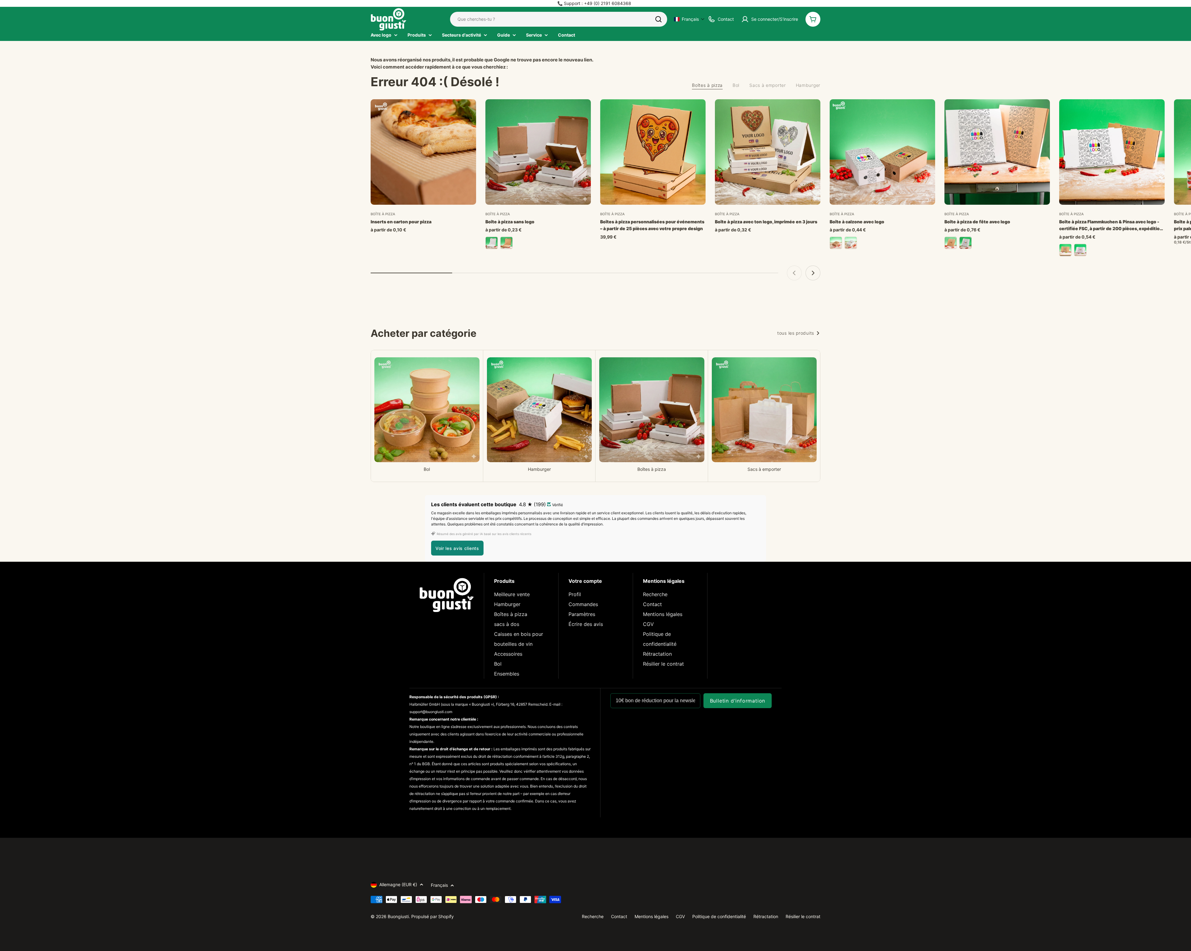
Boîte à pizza (383, 214)
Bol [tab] (736, 85)
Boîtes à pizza (510, 614)
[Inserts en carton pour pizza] (423, 152)
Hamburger (507, 604)
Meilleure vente (512, 594)
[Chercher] (658, 19)
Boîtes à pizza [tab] (707, 85)
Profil (575, 594)
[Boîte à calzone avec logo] (882, 152)
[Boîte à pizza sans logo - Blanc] (491, 243)
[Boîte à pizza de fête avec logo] (997, 152)
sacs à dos (506, 624)
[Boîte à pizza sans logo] (538, 152)
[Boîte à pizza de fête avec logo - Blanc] (965, 243)
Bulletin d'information (737, 701)
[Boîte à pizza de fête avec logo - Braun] (950, 243)
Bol (498, 664)
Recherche (655, 594)
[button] (689, 19)
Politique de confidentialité (719, 916)
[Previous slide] (794, 273)
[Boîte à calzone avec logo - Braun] (836, 243)
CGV (648, 624)
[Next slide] (812, 273)
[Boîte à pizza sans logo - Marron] (506, 243)
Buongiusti (398, 916)
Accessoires (508, 654)
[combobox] (558, 19)
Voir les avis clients (457, 548)
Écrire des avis (586, 624)
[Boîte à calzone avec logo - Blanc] (851, 243)
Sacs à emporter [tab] (767, 85)
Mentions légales (662, 614)
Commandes (583, 604)
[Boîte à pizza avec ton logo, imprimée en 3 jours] (767, 152)
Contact (652, 604)
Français (439, 885)
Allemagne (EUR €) (398, 884)
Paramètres (582, 614)
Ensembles (506, 674)
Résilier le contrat (663, 664)
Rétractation (657, 654)
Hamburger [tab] (808, 85)
